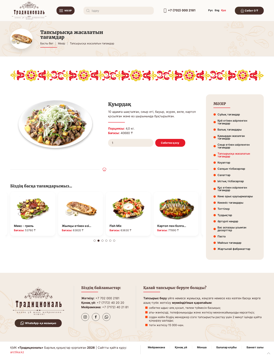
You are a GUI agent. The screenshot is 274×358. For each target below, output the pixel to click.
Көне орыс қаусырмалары (235, 196)
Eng (217, 10)
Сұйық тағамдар (229, 114)
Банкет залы (255, 347)
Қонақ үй (181, 347)
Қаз (223, 10)
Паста (222, 236)
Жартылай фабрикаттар (234, 248)
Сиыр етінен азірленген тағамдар (234, 146)
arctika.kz (17, 352)
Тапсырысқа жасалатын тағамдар (234, 155)
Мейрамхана (156, 347)
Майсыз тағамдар (229, 242)
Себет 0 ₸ (251, 10)
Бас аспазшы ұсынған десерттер (232, 229)
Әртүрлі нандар (228, 221)
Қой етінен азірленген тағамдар (232, 122)
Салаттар (224, 175)
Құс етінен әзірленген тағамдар (232, 189)
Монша (202, 347)
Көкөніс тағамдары (230, 202)
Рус (210, 10)
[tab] (95, 241)
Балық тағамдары (230, 129)
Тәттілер (224, 208)
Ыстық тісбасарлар (231, 181)
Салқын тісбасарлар (231, 168)
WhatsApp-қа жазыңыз (40, 323)
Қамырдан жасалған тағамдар (231, 137)
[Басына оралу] (29, 10)
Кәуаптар (224, 162)
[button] (65, 11)
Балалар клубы (226, 347)
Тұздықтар (225, 215)
